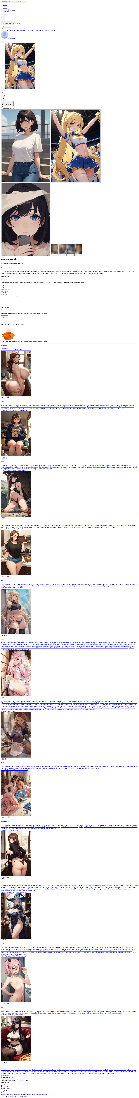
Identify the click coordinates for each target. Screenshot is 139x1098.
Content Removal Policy (38, 30)
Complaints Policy (25, 30)
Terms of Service (14, 30)
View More (4, 348)
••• (2, 98)
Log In (6, 11)
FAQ (2, 1091)
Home (5, 5)
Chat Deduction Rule (7, 104)
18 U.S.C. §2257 (50, 30)
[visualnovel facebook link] (2, 1086)
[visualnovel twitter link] (4, 1086)
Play (4, 100)
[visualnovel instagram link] (7, 1086)
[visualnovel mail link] (6, 1091)
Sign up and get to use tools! (14, 1)
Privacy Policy (5, 30)
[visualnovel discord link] (13, 11)
